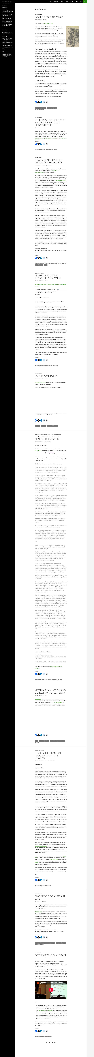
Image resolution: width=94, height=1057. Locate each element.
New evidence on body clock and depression (48, 161)
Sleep (40, 157)
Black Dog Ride (38, 911)
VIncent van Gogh (39, 109)
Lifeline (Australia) (5, 45)
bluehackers (44, 679)
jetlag (41, 265)
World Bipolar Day (48, 23)
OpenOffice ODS (42, 1010)
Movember (4, 50)
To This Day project (46, 376)
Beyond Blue (4, 32)
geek (56, 679)
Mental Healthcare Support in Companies (48, 276)
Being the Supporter (39, 273)
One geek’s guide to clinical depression (47, 437)
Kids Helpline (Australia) (6, 42)
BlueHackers (51, 452)
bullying (37, 426)
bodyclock (38, 263)
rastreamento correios (40, 250)
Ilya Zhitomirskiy (58, 702)
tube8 (36, 414)
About (81, 1)
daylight (48, 263)
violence (56, 426)
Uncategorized (38, 14)
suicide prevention (40, 944)
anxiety (37, 365)
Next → (54, 1042)
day (43, 263)
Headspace (4, 38)
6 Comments (52, 760)
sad (52, 149)
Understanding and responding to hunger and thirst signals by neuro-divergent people (7, 11)
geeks (60, 679)
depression (38, 149)
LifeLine (36, 862)
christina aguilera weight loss (41, 931)
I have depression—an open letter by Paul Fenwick (48, 756)
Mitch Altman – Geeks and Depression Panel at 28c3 (50, 691)
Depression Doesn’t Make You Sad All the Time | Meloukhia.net (50, 122)
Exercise (37, 157)
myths (48, 149)
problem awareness (46, 885)
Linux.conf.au (38, 450)
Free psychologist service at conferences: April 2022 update (7, 15)
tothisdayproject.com (40, 382)
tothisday (50, 426)
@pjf (47, 760)
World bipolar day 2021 (49, 17)
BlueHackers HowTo (61, 180)
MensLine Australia (5, 47)
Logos (72, 1)
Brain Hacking (47, 434)
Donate (76, 1)
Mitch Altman (38, 699)
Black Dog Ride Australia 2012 (50, 897)
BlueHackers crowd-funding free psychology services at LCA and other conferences (7, 21)
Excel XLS (50, 1010)
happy (43, 149)
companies (43, 365)
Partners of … (56, 1)
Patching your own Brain (50, 955)
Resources (67, 1)
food (37, 265)
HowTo (50, 1)
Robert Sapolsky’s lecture (41, 846)
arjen (45, 19)
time (56, 149)
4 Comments (50, 165)
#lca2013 (37, 679)
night (46, 265)
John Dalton (48, 441)
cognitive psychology (40, 1036)
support (55, 365)
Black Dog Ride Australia (6, 36)
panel (37, 742)
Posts (62, 1)
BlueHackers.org (6, 1)
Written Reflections (56, 434)
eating (59, 263)
